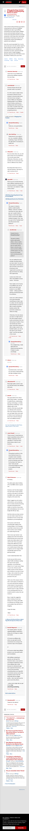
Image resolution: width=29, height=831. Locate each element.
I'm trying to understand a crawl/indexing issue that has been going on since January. (14, 758)
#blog (15, 58)
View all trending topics (9, 783)
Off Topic (16, 721)
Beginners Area (17, 735)
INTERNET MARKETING (9, 17)
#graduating (20, 58)
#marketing (6, 60)
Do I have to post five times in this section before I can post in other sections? (15, 732)
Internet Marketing (19, 761)
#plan (12, 60)
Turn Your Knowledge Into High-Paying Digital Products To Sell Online (13, 425)
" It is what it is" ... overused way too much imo (15, 718)
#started (16, 60)
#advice (6, 58)
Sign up (24, 2)
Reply (23, 66)
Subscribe (14, 19)
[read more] (14, 726)
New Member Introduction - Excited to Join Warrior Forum (14, 743)
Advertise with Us (22, 6)
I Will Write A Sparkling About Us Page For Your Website (14, 195)
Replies (8, 728)
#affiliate (11, 58)
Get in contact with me (10, 693)
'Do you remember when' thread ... (15, 771)
